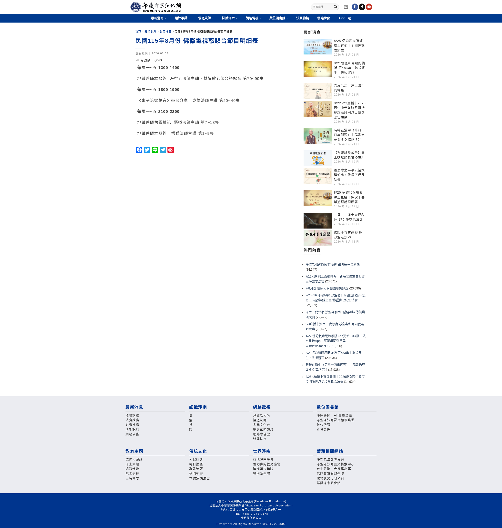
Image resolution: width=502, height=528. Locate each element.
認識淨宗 (228, 18)
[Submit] (335, 7)
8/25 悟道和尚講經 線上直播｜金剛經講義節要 (349, 45)
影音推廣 (165, 31)
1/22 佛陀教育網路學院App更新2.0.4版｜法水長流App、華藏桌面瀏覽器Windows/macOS (336, 341)
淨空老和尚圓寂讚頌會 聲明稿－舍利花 (333, 264)
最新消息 (150, 31)
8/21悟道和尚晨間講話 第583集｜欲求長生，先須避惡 (349, 68)
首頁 (138, 31)
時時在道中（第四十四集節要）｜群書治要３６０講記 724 (349, 135)
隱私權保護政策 (251, 517)
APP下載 (344, 18)
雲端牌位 (323, 18)
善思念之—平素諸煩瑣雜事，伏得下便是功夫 (349, 175)
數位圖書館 (277, 18)
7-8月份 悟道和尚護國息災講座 (327, 288)
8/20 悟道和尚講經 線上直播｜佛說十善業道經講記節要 (349, 197)
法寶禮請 (302, 18)
